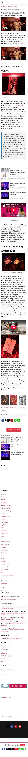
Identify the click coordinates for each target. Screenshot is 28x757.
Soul (2, 572)
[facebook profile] (11, 726)
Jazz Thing (4, 530)
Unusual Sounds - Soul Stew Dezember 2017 (22, 407)
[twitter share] (6, 420)
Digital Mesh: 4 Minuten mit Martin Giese (11, 638)
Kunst (2, 536)
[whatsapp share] (15, 420)
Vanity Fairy (20, 105)
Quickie (3, 561)
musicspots (4, 658)
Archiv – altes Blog (6, 505)
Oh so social (4, 553)
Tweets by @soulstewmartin (8, 599)
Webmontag (4, 583)
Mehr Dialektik (5, 544)
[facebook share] (2, 420)
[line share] (18, 420)
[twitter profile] (7, 726)
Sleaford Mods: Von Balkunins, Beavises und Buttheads (17, 172)
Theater (3, 578)
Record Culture (5, 564)
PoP (22, 9)
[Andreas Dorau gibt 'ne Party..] (13, 404)
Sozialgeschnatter (6, 646)
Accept (22, 745)
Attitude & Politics (5, 508)
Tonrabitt (3, 661)
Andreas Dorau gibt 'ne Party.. (13, 406)
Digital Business (5, 516)
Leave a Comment (14, 430)
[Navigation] (2, 2)
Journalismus (4, 533)
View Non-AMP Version (19, 733)
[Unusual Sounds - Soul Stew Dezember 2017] (22, 404)
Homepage (3, 6)
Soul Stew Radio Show (7, 575)
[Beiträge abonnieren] (14, 485)
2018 (2, 497)
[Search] (25, 2)
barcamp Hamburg (6, 511)
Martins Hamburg (5, 541)
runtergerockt (4, 567)
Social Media (4, 569)
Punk (2, 558)
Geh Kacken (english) (6, 656)
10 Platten (3, 494)
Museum (3, 547)
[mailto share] (8, 420)
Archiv (3, 591)
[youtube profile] (19, 726)
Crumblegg (4, 653)
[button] (3, 749)
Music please (10, 6)
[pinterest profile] (15, 726)
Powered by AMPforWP (14, 734)
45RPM (3, 499)
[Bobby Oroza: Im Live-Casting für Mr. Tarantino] (5, 404)
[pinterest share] (11, 420)
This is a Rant (4, 581)
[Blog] (14, 713)
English (3, 519)
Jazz (2, 527)
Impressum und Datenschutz (8, 670)
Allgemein (3, 502)
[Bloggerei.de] (14, 694)
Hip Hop (3, 525)
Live (16, 6)
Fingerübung (4, 522)
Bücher (3, 513)
